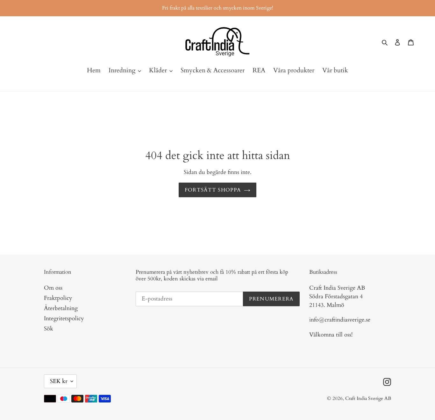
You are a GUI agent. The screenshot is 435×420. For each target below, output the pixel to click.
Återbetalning (61, 308)
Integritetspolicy (64, 318)
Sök (48, 329)
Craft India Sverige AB (368, 398)
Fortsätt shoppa (213, 189)
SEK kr (59, 381)
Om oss (53, 288)
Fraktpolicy (58, 298)
